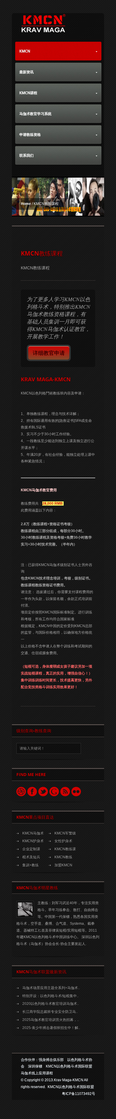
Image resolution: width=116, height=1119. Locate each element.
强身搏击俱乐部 (51, 1060)
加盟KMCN (63, 865)
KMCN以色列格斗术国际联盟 (69, 1066)
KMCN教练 (63, 857)
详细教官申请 (49, 352)
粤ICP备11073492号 (78, 1094)
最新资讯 (26, 71)
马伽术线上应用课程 (37, 1073)
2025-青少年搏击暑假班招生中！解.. (51, 1028)
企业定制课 (31, 849)
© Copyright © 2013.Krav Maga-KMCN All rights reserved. (57, 1083)
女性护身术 (63, 841)
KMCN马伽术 (33, 833)
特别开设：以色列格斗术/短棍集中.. (50, 996)
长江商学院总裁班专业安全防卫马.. (50, 1012)
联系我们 (26, 155)
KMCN (24, 51)
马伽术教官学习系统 (35, 113)
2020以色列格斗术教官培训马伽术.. (50, 1004)
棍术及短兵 (31, 857)
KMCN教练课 (65, 849)
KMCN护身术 (33, 841)
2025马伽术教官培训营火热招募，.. (50, 1020)
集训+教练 (30, 865)
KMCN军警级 (65, 833)
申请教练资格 (30, 134)
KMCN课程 (28, 92)
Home (26, 204)
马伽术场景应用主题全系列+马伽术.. (51, 988)
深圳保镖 (35, 1066)
